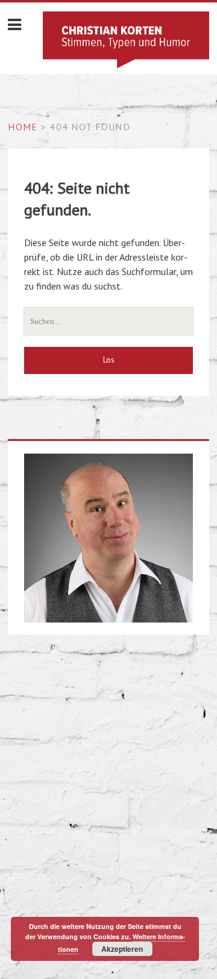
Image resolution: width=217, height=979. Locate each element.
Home (22, 127)
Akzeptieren (122, 948)
